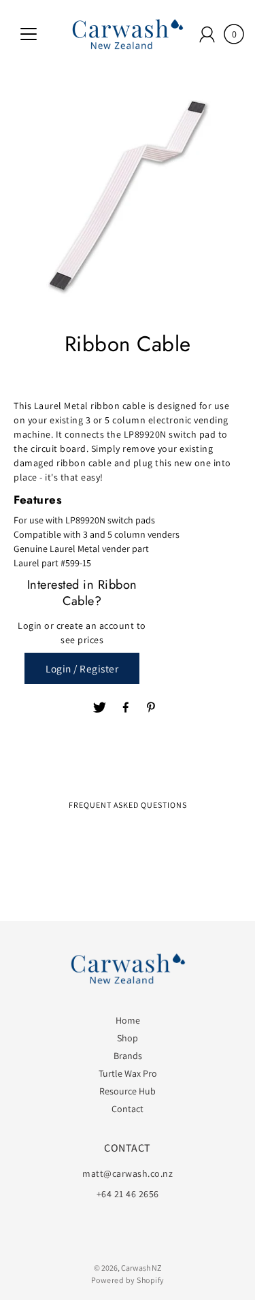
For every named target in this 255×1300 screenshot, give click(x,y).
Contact (127, 1109)
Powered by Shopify (128, 1280)
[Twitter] (100, 708)
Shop (127, 1038)
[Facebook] (126, 708)
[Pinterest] (152, 708)
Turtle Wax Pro (128, 1073)
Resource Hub (127, 1091)
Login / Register (82, 668)
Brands (128, 1056)
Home (128, 1020)
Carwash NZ (141, 1268)
